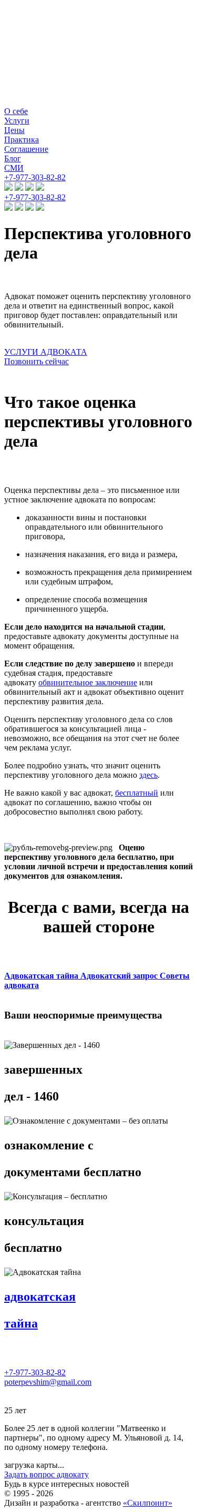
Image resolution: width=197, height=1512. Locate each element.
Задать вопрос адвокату (46, 1474)
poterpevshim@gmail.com (47, 1381)
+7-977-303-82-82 (35, 177)
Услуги (16, 120)
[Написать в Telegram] (8, 187)
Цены (14, 130)
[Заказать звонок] (40, 187)
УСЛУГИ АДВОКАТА (45, 351)
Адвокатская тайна (42, 975)
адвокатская (40, 1296)
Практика (21, 139)
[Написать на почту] (29, 187)
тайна (21, 1323)
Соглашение (26, 149)
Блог (12, 158)
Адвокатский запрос (120, 975)
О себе (16, 111)
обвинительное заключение (87, 682)
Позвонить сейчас (36, 361)
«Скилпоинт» (147, 1502)
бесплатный (136, 792)
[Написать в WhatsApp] (19, 187)
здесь (148, 774)
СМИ (14, 167)
